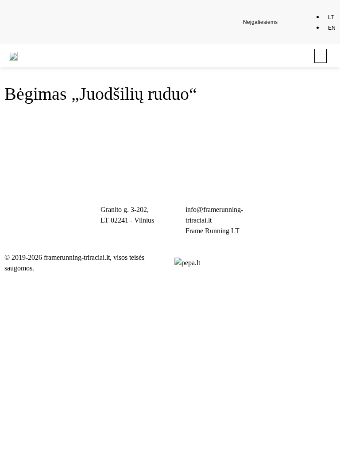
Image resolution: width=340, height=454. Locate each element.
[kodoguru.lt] (187, 262)
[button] (292, 22)
